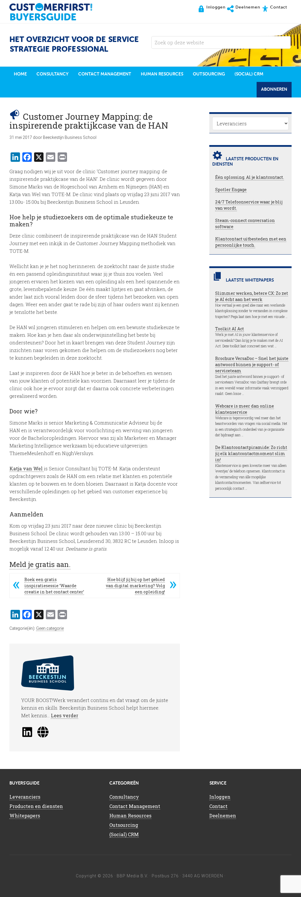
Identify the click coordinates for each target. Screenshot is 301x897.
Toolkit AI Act (229, 328)
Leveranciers (24, 797)
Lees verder (64, 715)
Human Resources (130, 815)
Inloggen (219, 797)
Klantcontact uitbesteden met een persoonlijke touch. (250, 242)
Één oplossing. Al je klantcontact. (249, 177)
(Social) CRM (124, 834)
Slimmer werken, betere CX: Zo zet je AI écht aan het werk (251, 296)
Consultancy (124, 797)
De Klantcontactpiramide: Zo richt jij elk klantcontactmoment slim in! (251, 453)
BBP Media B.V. (132, 876)
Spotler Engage (231, 189)
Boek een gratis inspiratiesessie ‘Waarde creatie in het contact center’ (54, 586)
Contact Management (134, 806)
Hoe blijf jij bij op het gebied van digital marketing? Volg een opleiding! (135, 586)
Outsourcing (123, 825)
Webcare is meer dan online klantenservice (244, 409)
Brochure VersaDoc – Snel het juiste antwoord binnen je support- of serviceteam (251, 364)
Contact (218, 806)
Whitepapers (24, 815)
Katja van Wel (26, 468)
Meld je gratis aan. (40, 564)
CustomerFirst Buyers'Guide (56, 12)
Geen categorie (50, 628)
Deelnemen (222, 815)
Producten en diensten (36, 806)
